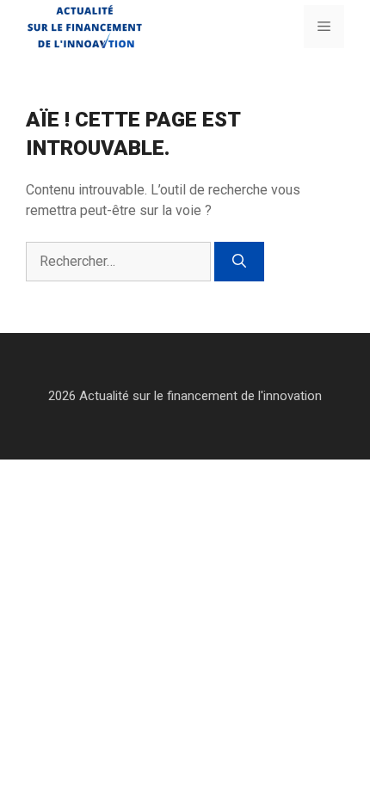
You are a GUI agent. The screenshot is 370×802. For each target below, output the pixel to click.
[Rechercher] (239, 261)
